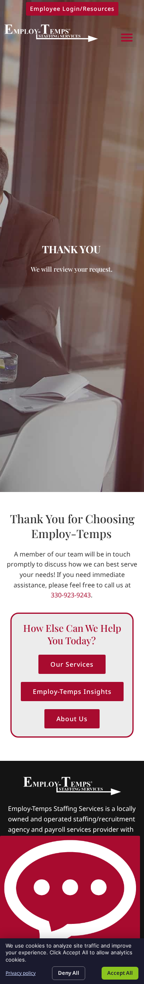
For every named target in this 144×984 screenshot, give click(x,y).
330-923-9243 (71, 595)
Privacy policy (21, 973)
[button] (126, 37)
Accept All (120, 972)
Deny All (68, 972)
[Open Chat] (70, 894)
